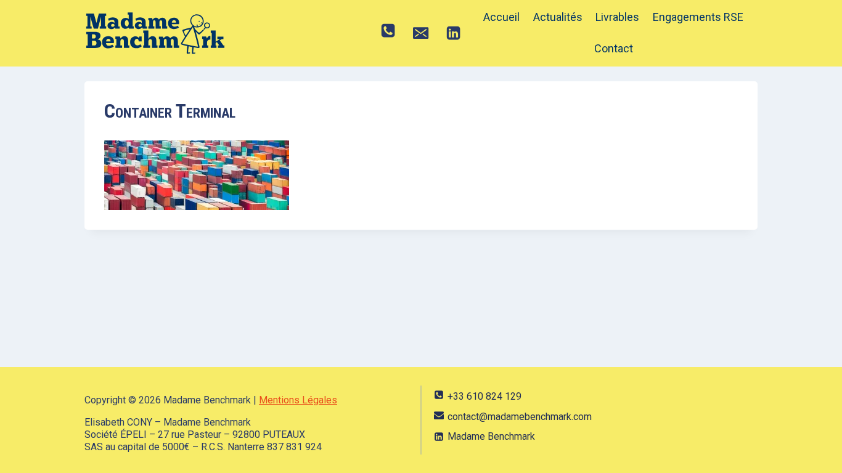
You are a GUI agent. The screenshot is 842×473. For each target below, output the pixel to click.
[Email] (421, 33)
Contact (613, 48)
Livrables (617, 16)
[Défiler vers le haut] (814, 451)
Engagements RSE (698, 16)
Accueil (501, 16)
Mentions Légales (298, 400)
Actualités (557, 16)
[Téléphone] (388, 33)
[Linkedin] (453, 33)
